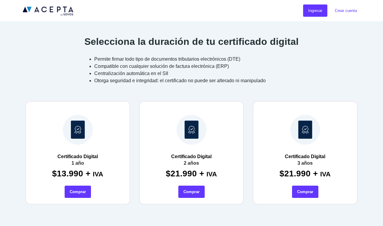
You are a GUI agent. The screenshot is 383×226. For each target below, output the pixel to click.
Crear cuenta (346, 10)
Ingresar (315, 10)
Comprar (78, 192)
